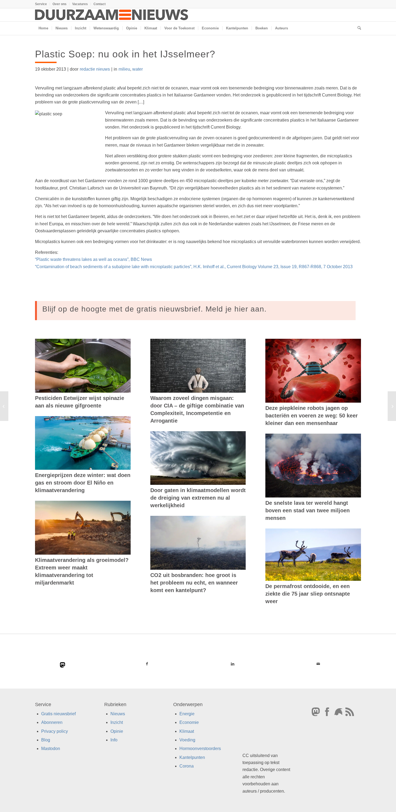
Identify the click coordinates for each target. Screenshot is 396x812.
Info (113, 740)
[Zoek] (357, 28)
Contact (99, 4)
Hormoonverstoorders (200, 749)
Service (41, 4)
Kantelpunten (192, 757)
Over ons (60, 4)
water (137, 69)
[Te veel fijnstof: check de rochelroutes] (4, 406)
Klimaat (186, 731)
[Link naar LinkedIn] (232, 663)
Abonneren (51, 722)
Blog (45, 740)
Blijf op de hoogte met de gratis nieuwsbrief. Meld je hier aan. (154, 309)
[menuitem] (42, 4)
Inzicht (116, 722)
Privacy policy (54, 731)
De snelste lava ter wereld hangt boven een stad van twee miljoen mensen (307, 510)
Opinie (116, 731)
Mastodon (50, 749)
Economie (189, 722)
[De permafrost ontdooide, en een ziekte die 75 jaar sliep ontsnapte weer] (313, 554)
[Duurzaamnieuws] (112, 14)
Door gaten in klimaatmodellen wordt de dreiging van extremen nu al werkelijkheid (198, 497)
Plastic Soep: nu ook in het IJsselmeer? (125, 54)
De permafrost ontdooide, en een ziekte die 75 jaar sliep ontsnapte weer (307, 593)
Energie (186, 713)
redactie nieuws (95, 69)
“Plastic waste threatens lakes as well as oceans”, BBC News (93, 259)
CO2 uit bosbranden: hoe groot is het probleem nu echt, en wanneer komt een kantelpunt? (194, 582)
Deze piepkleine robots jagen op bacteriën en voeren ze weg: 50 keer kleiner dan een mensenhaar (311, 415)
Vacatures (80, 4)
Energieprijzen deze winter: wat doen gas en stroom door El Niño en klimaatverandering (82, 482)
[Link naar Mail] (318, 663)
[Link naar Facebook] (147, 663)
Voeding (187, 740)
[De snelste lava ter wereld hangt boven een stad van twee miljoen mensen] (313, 465)
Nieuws (117, 713)
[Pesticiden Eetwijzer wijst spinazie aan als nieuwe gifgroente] (83, 366)
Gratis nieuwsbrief (58, 713)
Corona (186, 766)
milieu (124, 69)
